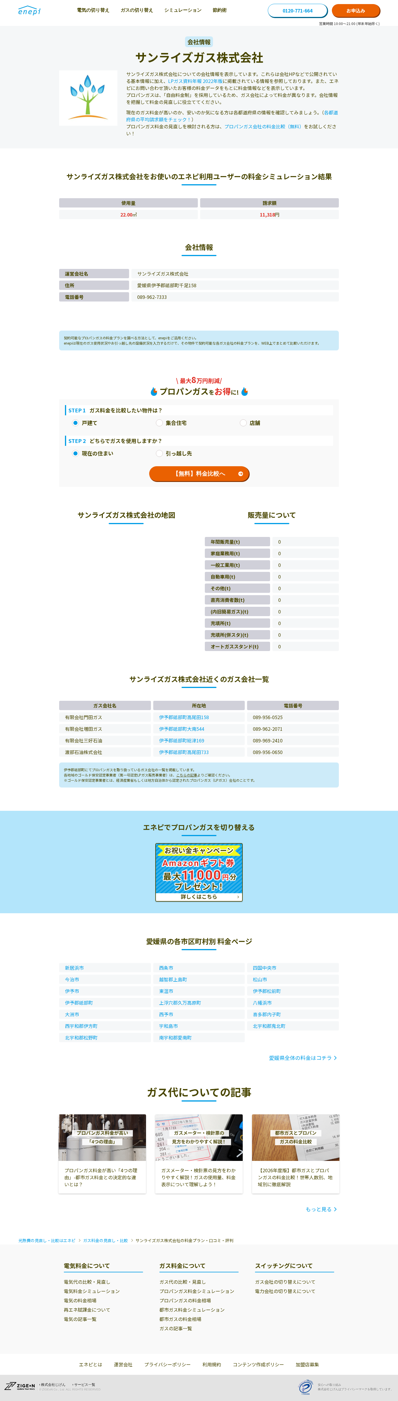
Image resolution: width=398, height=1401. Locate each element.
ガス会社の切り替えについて (285, 1281)
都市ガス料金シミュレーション (192, 1309)
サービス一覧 (84, 1385)
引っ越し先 (179, 453)
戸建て (90, 422)
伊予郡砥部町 (79, 1002)
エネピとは (90, 1364)
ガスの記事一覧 (175, 1328)
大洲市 (72, 1014)
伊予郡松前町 (267, 990)
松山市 (260, 979)
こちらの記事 (186, 774)
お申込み (355, 10)
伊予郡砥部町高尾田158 (184, 717)
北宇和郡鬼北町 (269, 1025)
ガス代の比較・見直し (182, 1281)
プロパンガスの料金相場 (185, 1300)
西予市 (166, 1014)
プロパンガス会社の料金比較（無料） (264, 126)
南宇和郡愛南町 (175, 1037)
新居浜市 (74, 967)
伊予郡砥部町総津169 (181, 740)
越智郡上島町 (173, 979)
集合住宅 (176, 422)
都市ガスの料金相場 (180, 1318)
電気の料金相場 (80, 1300)
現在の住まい (97, 453)
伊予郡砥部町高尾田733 (184, 752)
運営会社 (123, 1364)
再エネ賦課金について (87, 1309)
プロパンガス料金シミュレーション (196, 1290)
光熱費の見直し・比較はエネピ (46, 1240)
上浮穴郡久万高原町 (180, 1002)
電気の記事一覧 (80, 1318)
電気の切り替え (93, 10)
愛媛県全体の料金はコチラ (300, 1057)
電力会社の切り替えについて (285, 1290)
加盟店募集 (307, 1364)
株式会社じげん (53, 1385)
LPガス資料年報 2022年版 (195, 80)
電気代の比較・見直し (87, 1281)
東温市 (166, 990)
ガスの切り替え (137, 10)
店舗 (255, 422)
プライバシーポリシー (167, 1364)
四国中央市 (264, 967)
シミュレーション (183, 10)
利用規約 (211, 1364)
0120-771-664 (297, 10)
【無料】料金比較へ (199, 473)
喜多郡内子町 (267, 1014)
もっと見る (319, 1209)
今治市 (72, 979)
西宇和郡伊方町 (81, 1025)
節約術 (220, 10)
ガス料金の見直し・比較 (105, 1240)
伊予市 (72, 990)
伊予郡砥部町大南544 (181, 728)
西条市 (166, 967)
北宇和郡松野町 (81, 1037)
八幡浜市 (262, 1002)
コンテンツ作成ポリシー (258, 1364)
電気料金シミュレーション (92, 1290)
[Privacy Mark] (307, 1387)
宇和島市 (168, 1025)
